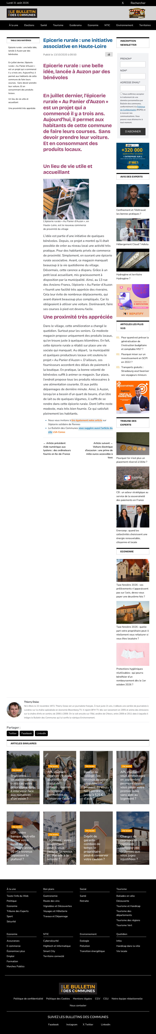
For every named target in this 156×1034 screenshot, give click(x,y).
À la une (13, 25)
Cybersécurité (51, 941)
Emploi (10, 956)
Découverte (122, 901)
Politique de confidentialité (28, 998)
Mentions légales (82, 998)
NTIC (107, 25)
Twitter (13, 733)
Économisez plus (16, 951)
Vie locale (121, 951)
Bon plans (48, 889)
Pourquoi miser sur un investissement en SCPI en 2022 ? (134, 358)
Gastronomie (50, 896)
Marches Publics (16, 966)
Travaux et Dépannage (55, 916)
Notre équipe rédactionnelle (127, 998)
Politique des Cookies (58, 998)
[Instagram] (118, 3)
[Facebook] (114, 3)
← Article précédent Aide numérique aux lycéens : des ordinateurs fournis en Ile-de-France (57, 449)
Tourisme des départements (124, 913)
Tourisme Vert (124, 925)
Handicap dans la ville (128, 946)
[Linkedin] (127, 3)
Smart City (49, 951)
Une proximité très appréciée (21, 108)
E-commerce (14, 946)
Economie (93, 25)
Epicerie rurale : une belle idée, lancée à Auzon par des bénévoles (22, 51)
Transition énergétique (92, 951)
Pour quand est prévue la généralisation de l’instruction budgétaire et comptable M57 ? (135, 343)
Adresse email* (130, 82)
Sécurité (11, 921)
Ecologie (84, 941)
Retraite (84, 901)
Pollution (85, 946)
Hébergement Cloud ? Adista (132, 244)
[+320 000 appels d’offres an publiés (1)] (132, 156)
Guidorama (75, 25)
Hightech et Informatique (57, 946)
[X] (123, 3)
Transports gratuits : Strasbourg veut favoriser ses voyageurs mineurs (135, 371)
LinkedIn (41, 733)
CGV (97, 998)
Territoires (145, 25)
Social (83, 889)
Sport (10, 916)
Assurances (13, 941)
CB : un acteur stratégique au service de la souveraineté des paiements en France (132, 496)
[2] (132, 300)
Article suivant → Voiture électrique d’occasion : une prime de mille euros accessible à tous (99, 450)
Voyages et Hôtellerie (55, 911)
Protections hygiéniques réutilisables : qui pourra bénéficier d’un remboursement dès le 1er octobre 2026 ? (131, 676)
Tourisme (58, 25)
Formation (12, 961)
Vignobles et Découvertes (57, 906)
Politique (12, 901)
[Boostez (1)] (132, 397)
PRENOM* (126, 58)
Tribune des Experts (18, 911)
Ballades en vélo (125, 896)
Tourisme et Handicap (128, 906)
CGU (106, 998)
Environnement (124, 25)
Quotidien (121, 934)
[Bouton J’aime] (109, 54)
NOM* (123, 70)
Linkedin (105, 1024)
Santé (44, 25)
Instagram (71, 1024)
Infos (119, 941)
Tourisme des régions (128, 920)
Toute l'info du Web (17, 896)
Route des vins (51, 901)
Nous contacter (78, 1005)
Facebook (26, 733)
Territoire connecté (53, 956)
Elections (29, 25)
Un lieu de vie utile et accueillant (18, 101)
